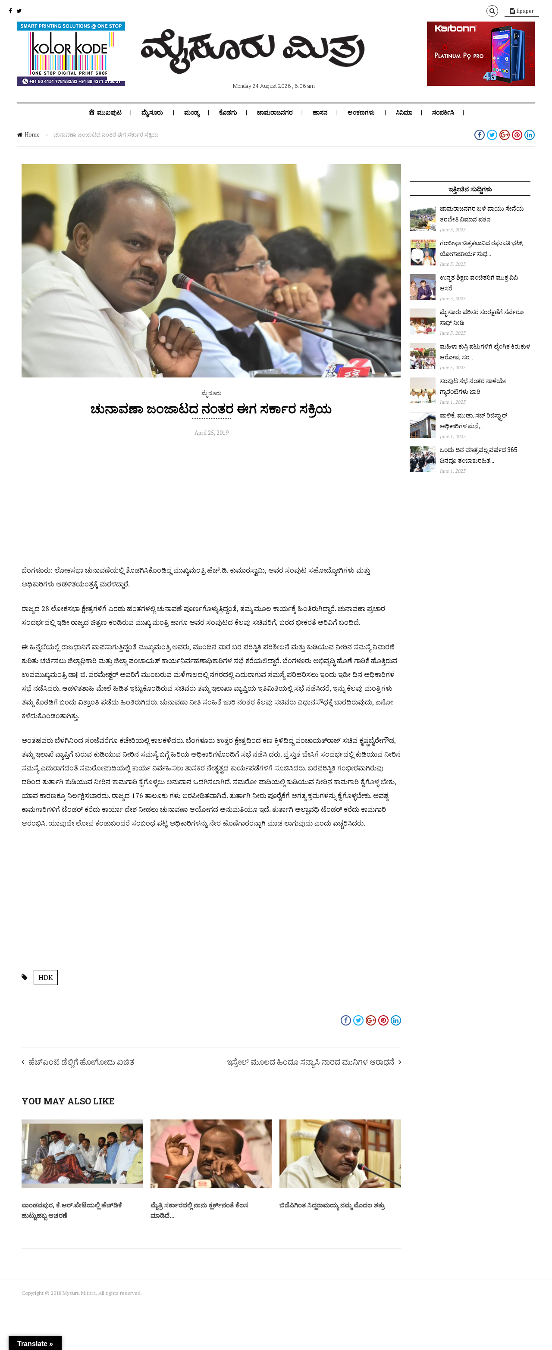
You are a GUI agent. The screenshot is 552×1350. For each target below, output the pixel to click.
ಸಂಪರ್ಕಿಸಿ (443, 112)
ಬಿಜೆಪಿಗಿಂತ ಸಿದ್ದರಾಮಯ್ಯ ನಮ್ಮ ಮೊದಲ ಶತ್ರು (332, 1204)
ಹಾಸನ (320, 112)
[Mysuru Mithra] (254, 64)
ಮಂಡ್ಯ (191, 112)
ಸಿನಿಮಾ (404, 112)
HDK (45, 977)
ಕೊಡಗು (228, 112)
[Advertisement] (211, 503)
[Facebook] (10, 11)
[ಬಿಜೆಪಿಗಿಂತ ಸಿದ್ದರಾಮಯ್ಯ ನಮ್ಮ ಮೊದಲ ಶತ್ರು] (340, 1186)
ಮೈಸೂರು (152, 112)
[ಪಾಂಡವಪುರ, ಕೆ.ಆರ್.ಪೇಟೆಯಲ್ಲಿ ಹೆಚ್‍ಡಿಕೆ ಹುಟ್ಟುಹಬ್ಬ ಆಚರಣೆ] (82, 1186)
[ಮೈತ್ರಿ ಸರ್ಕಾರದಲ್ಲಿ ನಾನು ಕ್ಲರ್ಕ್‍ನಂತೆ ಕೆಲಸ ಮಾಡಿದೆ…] (211, 1186)
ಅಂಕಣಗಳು (361, 112)
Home (32, 134)
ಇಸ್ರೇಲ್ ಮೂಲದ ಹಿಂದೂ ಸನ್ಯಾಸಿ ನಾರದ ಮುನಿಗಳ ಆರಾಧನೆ (310, 1062)
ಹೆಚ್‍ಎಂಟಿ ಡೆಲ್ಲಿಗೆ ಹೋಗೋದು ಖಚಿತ (81, 1062)
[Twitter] (19, 11)
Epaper (524, 11)
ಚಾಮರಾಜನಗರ (275, 112)
